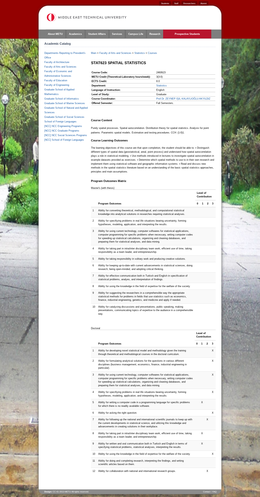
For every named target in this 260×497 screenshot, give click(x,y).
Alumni (203, 3)
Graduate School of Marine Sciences (64, 103)
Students (165, 3)
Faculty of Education (55, 80)
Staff (176, 3)
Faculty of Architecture (56, 62)
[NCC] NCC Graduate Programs (61, 130)
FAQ (214, 492)
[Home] (86, 17)
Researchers (189, 3)
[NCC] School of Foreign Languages (64, 139)
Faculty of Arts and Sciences (60, 66)
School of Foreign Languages (60, 121)
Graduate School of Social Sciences (64, 117)
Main (93, 53)
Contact (206, 492)
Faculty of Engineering (56, 85)
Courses (152, 53)
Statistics (139, 53)
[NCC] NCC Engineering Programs (63, 126)
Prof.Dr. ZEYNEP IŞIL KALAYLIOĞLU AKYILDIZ (183, 98)
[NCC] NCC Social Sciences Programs (65, 135)
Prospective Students (187, 34)
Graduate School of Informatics (61, 98)
